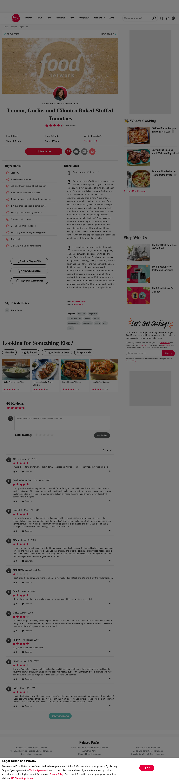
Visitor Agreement (38, 770)
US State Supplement (22, 778)
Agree (147, 768)
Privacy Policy (56, 774)
